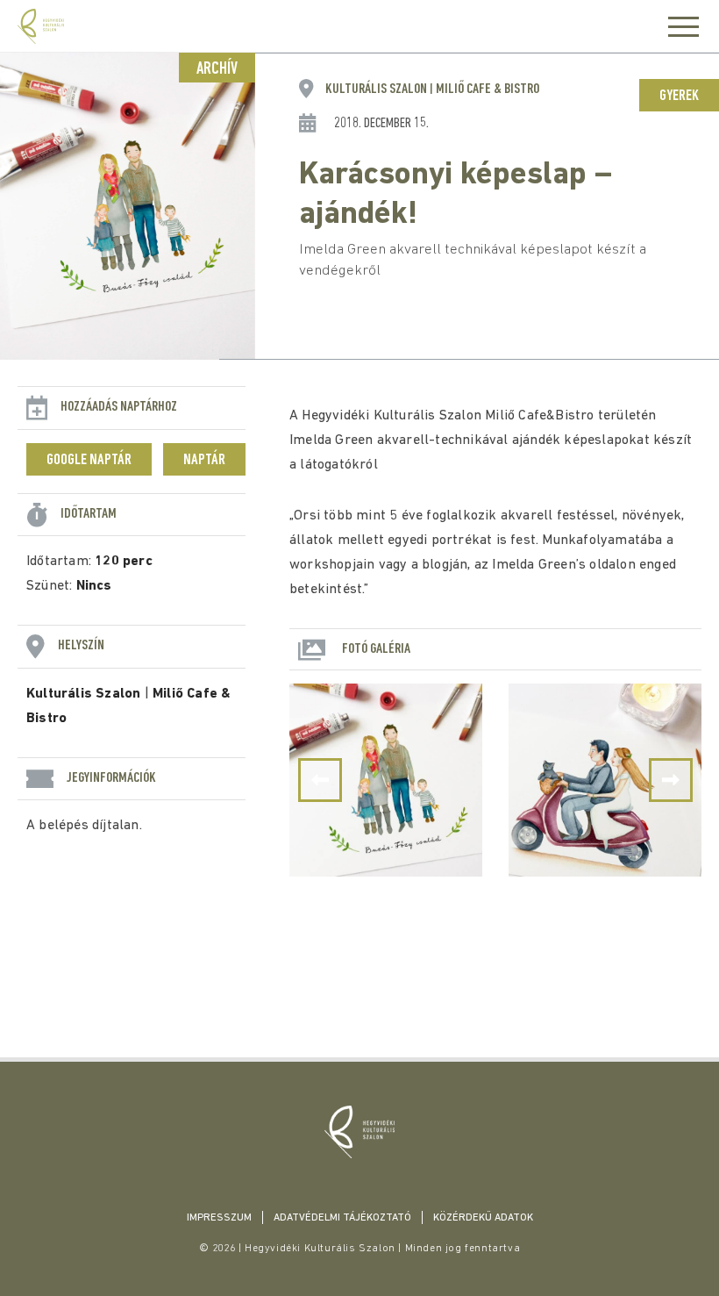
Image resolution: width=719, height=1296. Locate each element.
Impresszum (219, 1218)
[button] (671, 780)
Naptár (204, 461)
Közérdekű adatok (483, 1218)
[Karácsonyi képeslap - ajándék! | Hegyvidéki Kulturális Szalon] (359, 1132)
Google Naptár (89, 461)
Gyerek (679, 96)
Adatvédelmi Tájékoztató (342, 1218)
